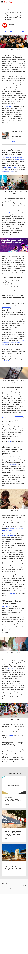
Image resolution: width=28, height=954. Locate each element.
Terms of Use (22, 888)
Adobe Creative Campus (10, 167)
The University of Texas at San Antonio (12, 157)
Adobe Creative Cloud (8, 171)
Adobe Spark (5, 361)
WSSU (9, 441)
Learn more (15, 141)
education (7, 864)
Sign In (24, 2)
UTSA (9, 290)
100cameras (5, 606)
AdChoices (22, 891)
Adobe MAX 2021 (8, 106)
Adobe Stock (10, 668)
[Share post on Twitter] (5, 31)
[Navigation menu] (2, 2)
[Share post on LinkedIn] (11, 31)
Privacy (17, 888)
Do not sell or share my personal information (10, 891)
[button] (14, 883)
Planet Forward (14, 464)
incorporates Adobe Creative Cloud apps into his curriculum (13, 342)
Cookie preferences (5, 890)
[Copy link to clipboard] (23, 31)
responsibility (8, 797)
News (8, 9)
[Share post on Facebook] (17, 31)
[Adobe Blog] (16, 2)
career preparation (19, 159)
